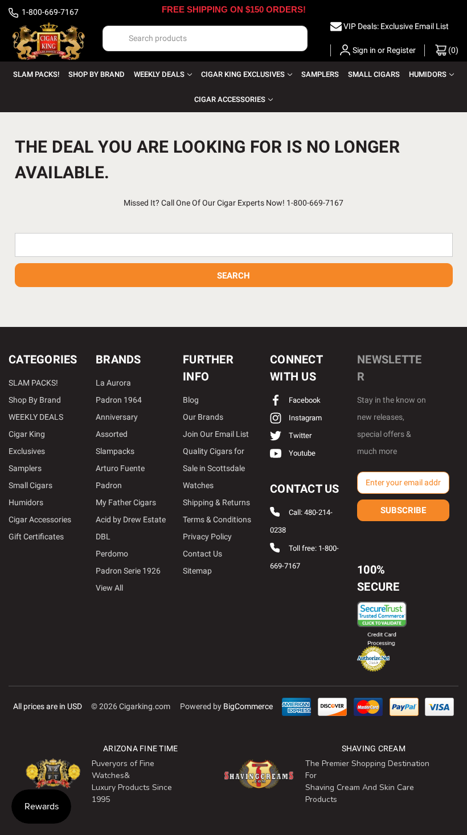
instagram (304, 418)
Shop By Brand (96, 74)
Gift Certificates (36, 536)
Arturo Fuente (120, 468)
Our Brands (203, 416)
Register (401, 50)
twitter (299, 435)
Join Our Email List (216, 434)
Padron (109, 485)
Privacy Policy (207, 536)
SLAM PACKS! (36, 74)
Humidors (427, 74)
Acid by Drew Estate (131, 519)
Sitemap (197, 570)
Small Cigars (374, 74)
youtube (301, 453)
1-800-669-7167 (49, 12)
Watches (198, 485)
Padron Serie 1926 (128, 570)
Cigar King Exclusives (243, 74)
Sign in (364, 50)
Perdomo (112, 553)
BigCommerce (248, 706)
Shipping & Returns (216, 502)
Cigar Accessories (229, 99)
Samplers (320, 74)
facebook (304, 400)
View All (109, 587)
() (452, 50)
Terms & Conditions (217, 519)
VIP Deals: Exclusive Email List (396, 26)
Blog (191, 399)
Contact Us (202, 553)
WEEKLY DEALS (159, 74)
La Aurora (113, 382)
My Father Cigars (126, 502)
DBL (103, 536)
